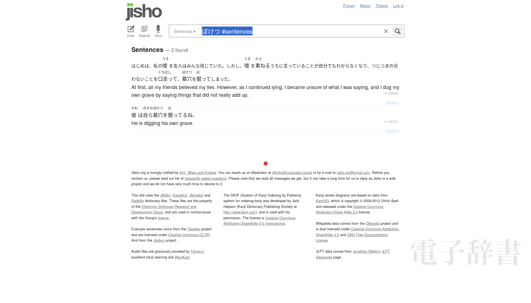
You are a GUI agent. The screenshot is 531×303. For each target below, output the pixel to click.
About (365, 5)
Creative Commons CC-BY (189, 234)
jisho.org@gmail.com (353, 172)
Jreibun (393, 93)
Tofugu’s (197, 251)
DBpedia (372, 223)
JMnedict (196, 195)
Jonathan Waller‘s (367, 251)
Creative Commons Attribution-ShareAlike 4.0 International (259, 220)
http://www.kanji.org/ (239, 212)
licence (163, 217)
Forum (349, 5)
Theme (382, 5)
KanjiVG (322, 200)
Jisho (144, 12)
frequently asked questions (206, 178)
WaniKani (182, 257)
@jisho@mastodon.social (292, 172)
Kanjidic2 (180, 195)
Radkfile (137, 200)
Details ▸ (392, 102)
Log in (398, 5)
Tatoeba (393, 121)
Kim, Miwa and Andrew (197, 172)
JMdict (165, 195)
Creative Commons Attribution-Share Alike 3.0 (349, 209)
